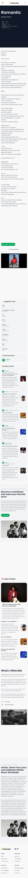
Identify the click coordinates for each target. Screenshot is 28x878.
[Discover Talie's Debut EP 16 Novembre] (23, 432)
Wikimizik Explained (19, 868)
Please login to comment (8, 244)
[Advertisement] (14, 38)
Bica (9, 24)
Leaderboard (4, 858)
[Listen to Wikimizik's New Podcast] (23, 450)
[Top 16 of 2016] (23, 470)
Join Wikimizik (5, 515)
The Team (17, 870)
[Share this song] (2, 439)
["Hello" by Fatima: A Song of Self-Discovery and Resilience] (23, 378)
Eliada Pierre (6, 17)
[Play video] (14, 260)
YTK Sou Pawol (4, 861)
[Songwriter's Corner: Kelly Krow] (23, 398)
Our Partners (18, 861)
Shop (2, 856)
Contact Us (17, 873)
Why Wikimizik (18, 858)
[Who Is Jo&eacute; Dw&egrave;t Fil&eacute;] (23, 415)
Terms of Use (4, 873)
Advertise (17, 856)
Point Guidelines (5, 870)
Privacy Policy (4, 868)
